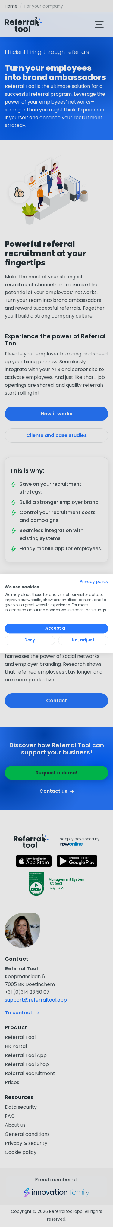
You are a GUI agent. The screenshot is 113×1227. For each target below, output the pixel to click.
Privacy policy (94, 581)
